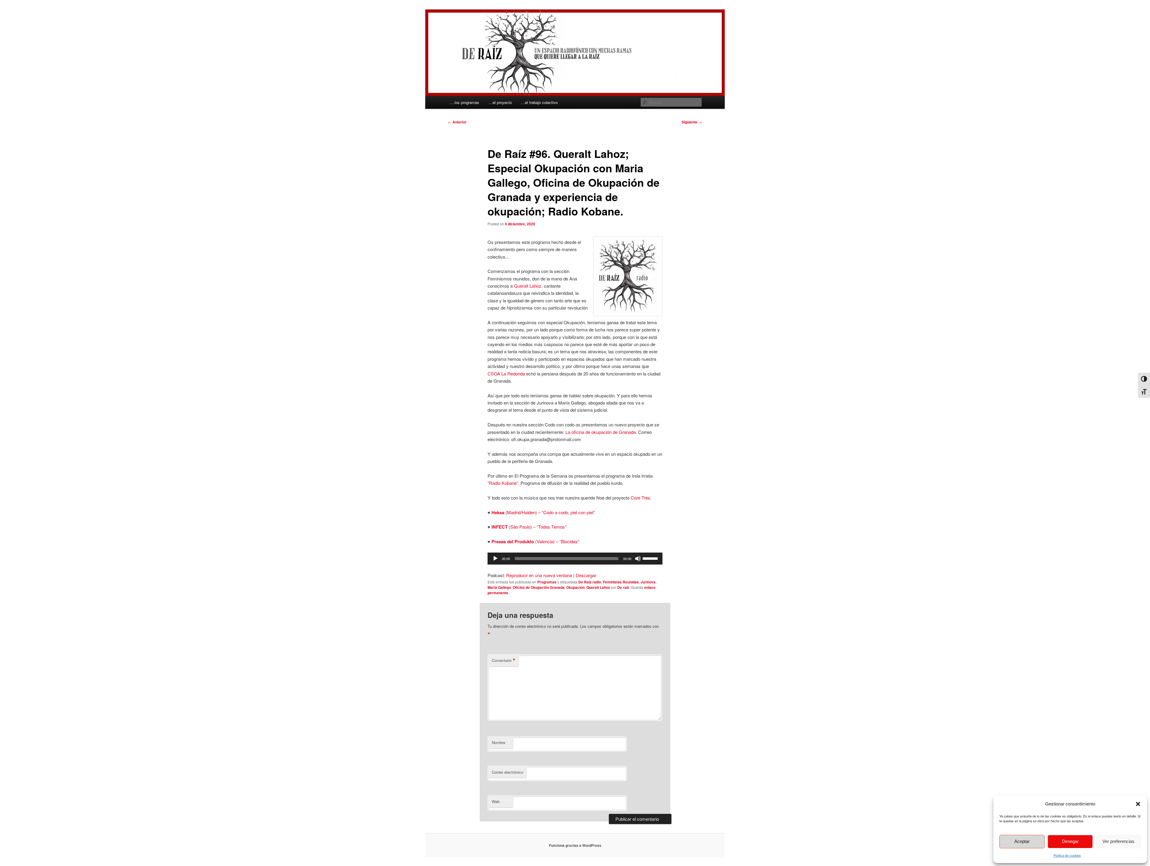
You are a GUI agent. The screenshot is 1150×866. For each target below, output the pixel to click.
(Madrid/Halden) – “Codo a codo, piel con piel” (543, 512)
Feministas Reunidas (621, 582)
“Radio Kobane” (503, 483)
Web (496, 801)
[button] (1138, 804)
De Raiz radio (589, 582)
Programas (546, 582)
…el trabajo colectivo (539, 102)
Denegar (1070, 841)
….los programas (464, 102)
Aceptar (1022, 841)
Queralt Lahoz (527, 286)
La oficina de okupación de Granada (600, 432)
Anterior (457, 122)
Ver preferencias (1118, 841)
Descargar (586, 575)
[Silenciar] (638, 559)
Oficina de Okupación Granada (539, 587)
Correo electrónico (507, 772)
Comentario (503, 660)
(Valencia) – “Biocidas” (535, 541)
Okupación (575, 587)
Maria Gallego (499, 587)
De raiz (623, 587)
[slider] (651, 558)
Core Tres (640, 497)
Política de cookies (1067, 855)
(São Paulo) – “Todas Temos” (529, 526)
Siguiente (692, 122)
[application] (575, 559)
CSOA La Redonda (506, 373)
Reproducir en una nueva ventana (539, 575)
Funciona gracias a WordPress (575, 845)
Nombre (498, 742)
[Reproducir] (495, 559)
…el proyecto (500, 102)
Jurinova (648, 582)
